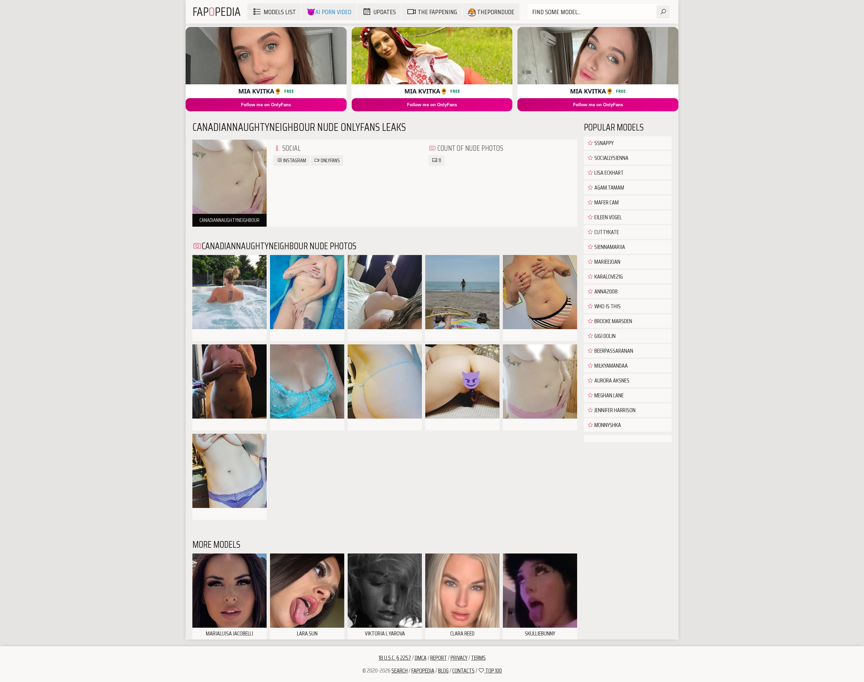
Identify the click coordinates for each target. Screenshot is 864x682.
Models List (280, 11)
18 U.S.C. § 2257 (395, 657)
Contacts (463, 670)
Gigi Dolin (604, 336)
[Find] (663, 12)
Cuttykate (606, 232)
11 (439, 160)
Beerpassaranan (613, 351)
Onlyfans (330, 160)
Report (438, 657)
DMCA (421, 657)
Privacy (459, 657)
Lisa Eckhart (608, 172)
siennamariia (609, 247)
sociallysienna (610, 158)
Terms (478, 657)
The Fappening (437, 11)
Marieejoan (606, 261)
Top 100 (493, 670)
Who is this (607, 306)
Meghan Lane (608, 395)
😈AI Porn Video (329, 11)
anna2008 (605, 291)
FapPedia (216, 11)
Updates (384, 11)
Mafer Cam (606, 202)
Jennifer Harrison (614, 410)
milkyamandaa (610, 365)
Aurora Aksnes (611, 380)
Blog (443, 670)
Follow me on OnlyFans (266, 104)
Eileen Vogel (607, 217)
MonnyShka (607, 425)
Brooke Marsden (612, 321)
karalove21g (608, 276)
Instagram (294, 160)
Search (400, 670)
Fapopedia (422, 670)
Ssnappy (603, 143)
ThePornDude (495, 11)
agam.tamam (608, 187)
